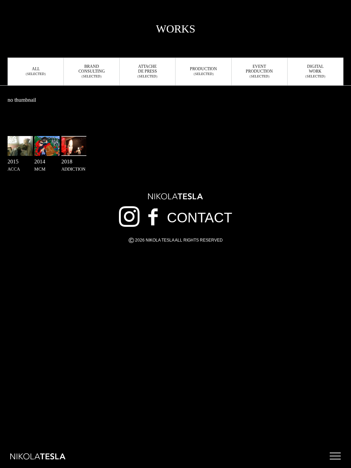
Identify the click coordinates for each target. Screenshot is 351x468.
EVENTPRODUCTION (259, 71)
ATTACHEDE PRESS (147, 71)
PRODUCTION (203, 71)
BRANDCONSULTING (91, 71)
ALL (36, 71)
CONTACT (199, 217)
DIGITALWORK (315, 71)
